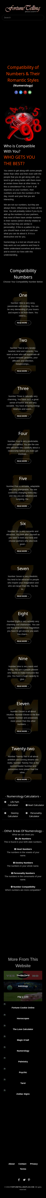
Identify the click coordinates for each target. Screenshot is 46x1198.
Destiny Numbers (24, 863)
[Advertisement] (23, 40)
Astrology (23, 986)
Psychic (23, 1072)
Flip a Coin (23, 997)
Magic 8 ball (23, 1040)
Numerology (23, 1051)
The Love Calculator (23, 1029)
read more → (23, 323)
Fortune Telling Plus (23, 9)
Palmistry (23, 1061)
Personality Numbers (24, 873)
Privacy (34, 1164)
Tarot (23, 1083)
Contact (22, 1164)
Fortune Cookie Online (23, 1007)
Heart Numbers (24, 849)
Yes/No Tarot (23, 975)
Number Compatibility (24, 887)
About (11, 1164)
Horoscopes (23, 1018)
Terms (23, 1169)
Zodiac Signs (23, 1094)
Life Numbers (24, 839)
